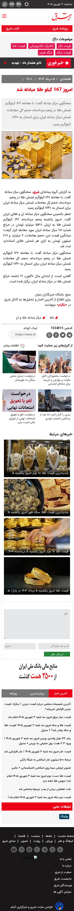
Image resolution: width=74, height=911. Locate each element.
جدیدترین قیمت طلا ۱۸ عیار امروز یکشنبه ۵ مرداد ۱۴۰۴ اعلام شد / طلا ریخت (40, 473)
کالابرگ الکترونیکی (41, 46)
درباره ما (67, 865)
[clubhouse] (22, 850)
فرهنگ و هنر (65, 841)
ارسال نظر (57, 654)
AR (12, 4)
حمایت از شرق (63, 872)
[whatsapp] (49, 335)
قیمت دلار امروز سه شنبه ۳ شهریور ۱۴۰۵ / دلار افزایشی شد (37, 751)
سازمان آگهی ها (63, 892)
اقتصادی (65, 79)
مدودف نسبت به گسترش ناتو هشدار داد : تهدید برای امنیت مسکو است (24, 63)
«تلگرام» (61, 304)
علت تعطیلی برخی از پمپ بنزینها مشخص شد (45, 789)
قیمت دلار (64, 46)
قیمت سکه (64, 52)
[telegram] (69, 336)
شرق (36, 192)
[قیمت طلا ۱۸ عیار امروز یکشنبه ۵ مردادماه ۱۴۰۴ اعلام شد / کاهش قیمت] (37, 537)
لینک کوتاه (30, 328)
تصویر (24, 841)
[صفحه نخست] (25, 4)
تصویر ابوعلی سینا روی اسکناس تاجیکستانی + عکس (41, 768)
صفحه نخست (65, 836)
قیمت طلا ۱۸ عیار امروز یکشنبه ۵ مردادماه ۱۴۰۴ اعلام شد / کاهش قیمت (38, 551)
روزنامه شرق (60, 28)
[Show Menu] (4, 14)
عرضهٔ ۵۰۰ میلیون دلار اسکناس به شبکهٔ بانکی (45, 760)
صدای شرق (9, 841)
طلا (52, 317)
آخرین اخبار (60, 693)
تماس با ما (66, 859)
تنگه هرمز (45, 52)
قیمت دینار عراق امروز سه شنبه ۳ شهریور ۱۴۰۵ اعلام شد (39, 717)
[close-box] (6, 62)
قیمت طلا (18, 46)
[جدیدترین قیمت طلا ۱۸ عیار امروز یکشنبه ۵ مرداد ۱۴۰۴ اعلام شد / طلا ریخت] (37, 458)
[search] (5, 4)
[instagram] (52, 850)
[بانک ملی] (37, 680)
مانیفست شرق (63, 879)
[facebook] (56, 335)
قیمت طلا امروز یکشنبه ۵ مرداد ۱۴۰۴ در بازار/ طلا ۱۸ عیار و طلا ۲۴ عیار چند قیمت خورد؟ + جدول (37, 590)
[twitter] (63, 335)
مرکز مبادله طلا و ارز (29, 317)
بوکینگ (64, 817)
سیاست (35, 836)
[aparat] (29, 850)
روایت (37, 841)
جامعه (49, 836)
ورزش (49, 841)
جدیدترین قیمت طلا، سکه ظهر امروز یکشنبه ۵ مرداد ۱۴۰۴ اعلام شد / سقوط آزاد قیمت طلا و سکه (38, 512)
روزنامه (13, 693)
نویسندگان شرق (63, 885)
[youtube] (14, 850)
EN (19, 4)
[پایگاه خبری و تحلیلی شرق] (61, 17)
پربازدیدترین (37, 693)
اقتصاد (21, 836)
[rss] (60, 850)
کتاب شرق (13, 28)
